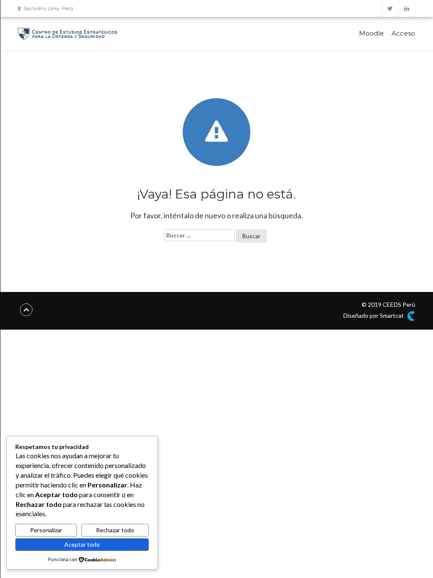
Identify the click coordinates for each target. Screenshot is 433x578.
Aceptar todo (82, 544)
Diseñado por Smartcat (374, 315)
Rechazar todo (115, 530)
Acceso (403, 33)
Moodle (371, 33)
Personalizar (46, 530)
